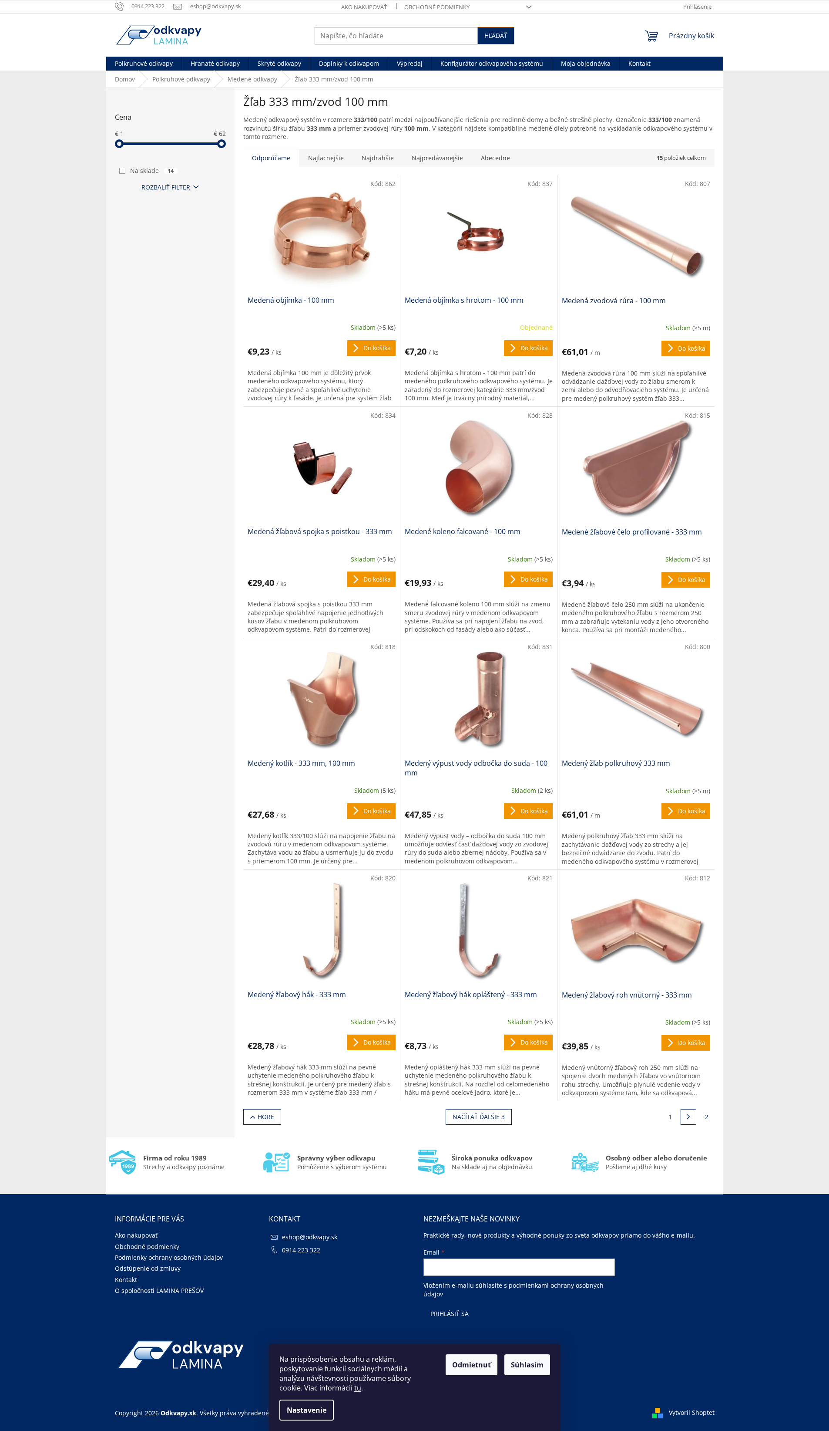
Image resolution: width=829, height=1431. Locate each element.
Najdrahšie (378, 158)
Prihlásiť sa (449, 1313)
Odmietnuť (471, 1365)
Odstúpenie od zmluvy (148, 1268)
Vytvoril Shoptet (692, 1412)
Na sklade (152, 170)
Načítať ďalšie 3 (479, 1117)
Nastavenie (306, 1410)
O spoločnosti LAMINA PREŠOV (159, 1290)
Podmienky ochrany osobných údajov (169, 1257)
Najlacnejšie (326, 158)
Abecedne (495, 158)
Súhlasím (527, 1365)
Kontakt (126, 1279)
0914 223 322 (301, 1250)
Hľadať (495, 35)
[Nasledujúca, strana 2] (688, 1117)
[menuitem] (143, 64)
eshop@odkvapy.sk (309, 1237)
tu (357, 1388)
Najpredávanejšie (437, 158)
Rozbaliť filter (165, 187)
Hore (266, 1117)
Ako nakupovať (364, 7)
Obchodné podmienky (437, 7)
